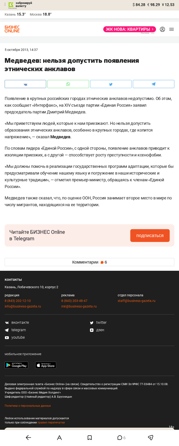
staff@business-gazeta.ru (136, 301)
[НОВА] (128, 29)
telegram (18, 330)
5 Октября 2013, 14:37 (21, 50)
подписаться (150, 235)
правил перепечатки (51, 422)
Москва (36, 14)
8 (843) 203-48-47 (74, 301)
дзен (99, 330)
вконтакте (19, 322)
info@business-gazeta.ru (23, 306)
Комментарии (89, 262)
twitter (101, 322)
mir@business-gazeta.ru (79, 306)
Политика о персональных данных (28, 405)
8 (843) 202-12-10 (18, 301)
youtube (17, 337)
